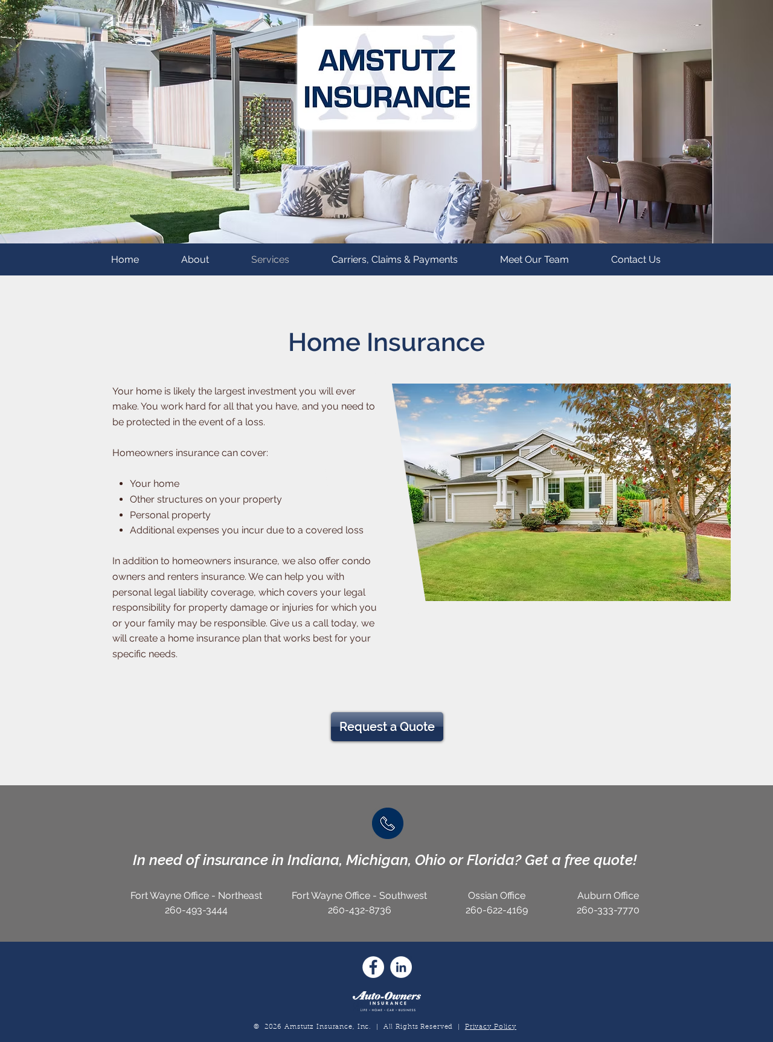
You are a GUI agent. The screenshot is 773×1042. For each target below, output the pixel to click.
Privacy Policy (490, 1027)
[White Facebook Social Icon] (373, 967)
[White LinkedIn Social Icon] (401, 967)
